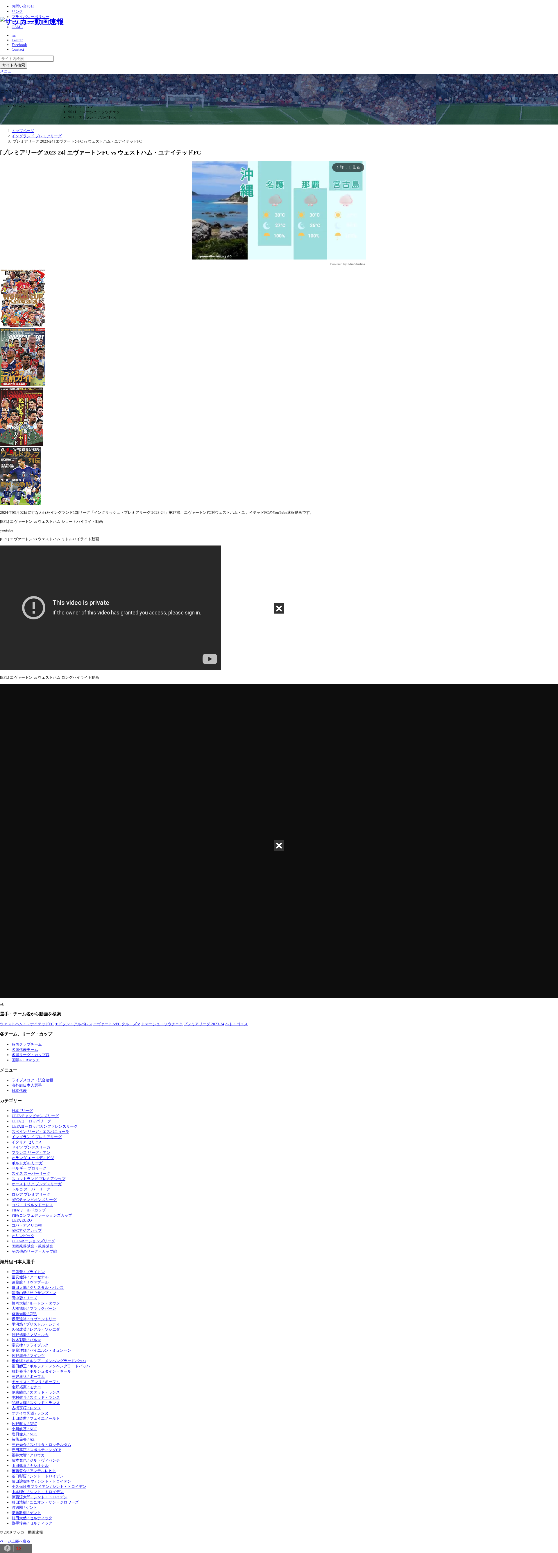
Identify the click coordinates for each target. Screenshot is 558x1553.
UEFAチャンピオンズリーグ (35, 1116)
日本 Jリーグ (22, 1110)
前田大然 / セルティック (32, 1518)
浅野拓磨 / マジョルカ (30, 1334)
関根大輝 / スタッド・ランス (36, 1403)
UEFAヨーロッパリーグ (31, 1121)
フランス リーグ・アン (31, 1152)
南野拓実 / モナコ (26, 1387)
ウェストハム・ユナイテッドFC (27, 1024)
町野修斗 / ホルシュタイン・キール (41, 1371)
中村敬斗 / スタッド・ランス (36, 1397)
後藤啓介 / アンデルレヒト (34, 1471)
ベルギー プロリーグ (29, 1168)
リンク (17, 11)
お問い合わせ (23, 6)
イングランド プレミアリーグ (37, 1137)
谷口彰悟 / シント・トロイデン (38, 1476)
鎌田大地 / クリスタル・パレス (38, 1287)
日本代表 (19, 1090)
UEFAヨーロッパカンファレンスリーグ (45, 1126)
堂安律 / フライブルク (30, 1345)
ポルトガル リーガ (27, 1163)
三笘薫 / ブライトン (28, 1272)
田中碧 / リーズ (24, 1298)
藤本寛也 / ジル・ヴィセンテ (36, 1460)
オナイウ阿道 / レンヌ (30, 1413)
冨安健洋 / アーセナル (30, 1277)
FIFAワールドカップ (29, 1210)
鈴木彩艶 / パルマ (26, 1340)
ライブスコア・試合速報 (32, 1080)
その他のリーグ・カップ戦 (34, 1251)
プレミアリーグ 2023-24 (204, 1024)
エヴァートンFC (107, 1024)
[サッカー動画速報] (32, 22)
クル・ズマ (130, 1024)
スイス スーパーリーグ (31, 1173)
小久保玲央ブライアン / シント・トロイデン (49, 1486)
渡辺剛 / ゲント (24, 1507)
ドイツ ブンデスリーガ (31, 1147)
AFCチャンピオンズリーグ (34, 1199)
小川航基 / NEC (24, 1429)
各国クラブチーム (27, 1044)
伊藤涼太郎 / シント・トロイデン (39, 1497)
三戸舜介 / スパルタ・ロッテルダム (41, 1444)
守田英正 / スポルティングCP (36, 1450)
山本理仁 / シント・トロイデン (38, 1492)
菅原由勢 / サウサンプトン (34, 1293)
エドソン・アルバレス (73, 1024)
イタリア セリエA (27, 1142)
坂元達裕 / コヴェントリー (34, 1319)
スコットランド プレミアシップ (38, 1179)
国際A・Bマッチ (26, 1060)
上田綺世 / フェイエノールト (36, 1418)
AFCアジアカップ (27, 1230)
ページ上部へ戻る (15, 1541)
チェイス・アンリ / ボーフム (36, 1382)
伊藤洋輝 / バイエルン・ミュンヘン (41, 1350)
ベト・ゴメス (236, 1024)
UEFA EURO (22, 1220)
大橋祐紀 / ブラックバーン (34, 1308)
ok (2, 1004)
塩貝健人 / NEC (24, 1434)
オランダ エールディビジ (33, 1158)
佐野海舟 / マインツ (28, 1355)
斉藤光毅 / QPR (24, 1314)
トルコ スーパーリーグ (31, 1189)
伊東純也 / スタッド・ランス (36, 1392)
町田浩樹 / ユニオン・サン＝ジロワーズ (45, 1502)
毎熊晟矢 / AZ (23, 1439)
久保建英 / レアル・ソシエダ (36, 1329)
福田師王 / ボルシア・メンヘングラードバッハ (51, 1366)
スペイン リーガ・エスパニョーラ (40, 1131)
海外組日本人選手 (27, 1085)
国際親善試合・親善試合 (32, 1246)
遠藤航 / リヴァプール (30, 1282)
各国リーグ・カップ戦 (30, 1055)
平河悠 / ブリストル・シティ (36, 1324)
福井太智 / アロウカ (28, 1455)
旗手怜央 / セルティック (32, 1523)
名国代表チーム (25, 1049)
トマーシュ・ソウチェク (162, 1024)
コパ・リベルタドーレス (32, 1205)
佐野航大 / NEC (24, 1423)
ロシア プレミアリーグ (31, 1194)
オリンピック (23, 1236)
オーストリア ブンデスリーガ (37, 1184)
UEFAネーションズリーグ (33, 1241)
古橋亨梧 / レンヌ (26, 1408)
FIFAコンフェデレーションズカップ (42, 1215)
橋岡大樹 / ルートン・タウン (36, 1303)
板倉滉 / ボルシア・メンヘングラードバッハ (49, 1361)
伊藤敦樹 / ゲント (26, 1513)
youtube (6, 530)
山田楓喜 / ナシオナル (30, 1465)
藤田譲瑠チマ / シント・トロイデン (41, 1481)
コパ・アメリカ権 (27, 1225)
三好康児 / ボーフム (28, 1376)
